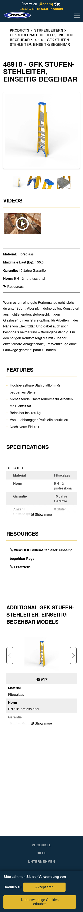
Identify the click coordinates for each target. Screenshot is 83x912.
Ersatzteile (22, 566)
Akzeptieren (44, 887)
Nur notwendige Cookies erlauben (40, 901)
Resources (15, 286)
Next (73, 655)
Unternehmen (41, 861)
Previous (9, 655)
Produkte (41, 845)
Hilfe (42, 853)
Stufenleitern (48, 30)
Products (19, 30)
